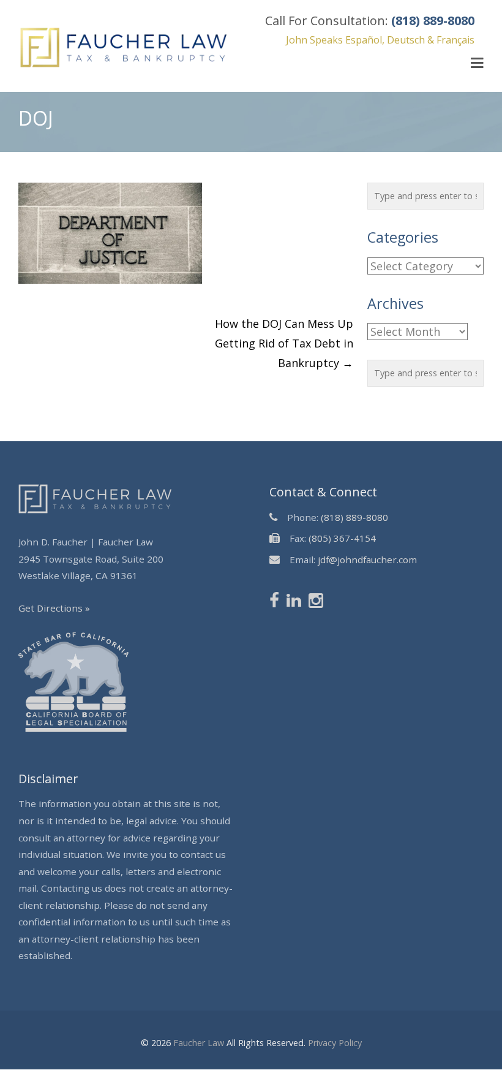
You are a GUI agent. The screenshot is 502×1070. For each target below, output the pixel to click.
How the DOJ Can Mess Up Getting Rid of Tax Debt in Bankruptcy (284, 343)
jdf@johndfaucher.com (367, 559)
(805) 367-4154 (342, 538)
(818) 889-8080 (354, 517)
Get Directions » (54, 608)
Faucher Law (198, 1043)
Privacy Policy (335, 1043)
